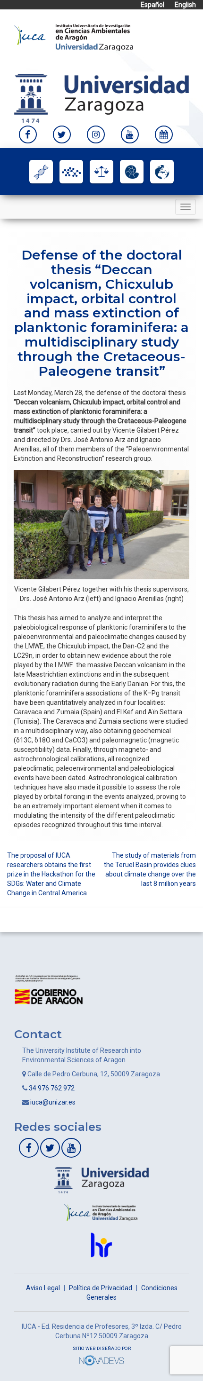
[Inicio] (73, 36)
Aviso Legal (43, 1288)
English (185, 4)
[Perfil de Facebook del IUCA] (28, 134)
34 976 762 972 (52, 1088)
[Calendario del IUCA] (164, 134)
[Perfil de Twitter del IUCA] (62, 134)
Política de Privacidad (100, 1288)
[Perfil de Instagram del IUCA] (96, 134)
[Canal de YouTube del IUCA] (130, 134)
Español (152, 4)
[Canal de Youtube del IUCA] (71, 1148)
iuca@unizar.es (53, 1102)
